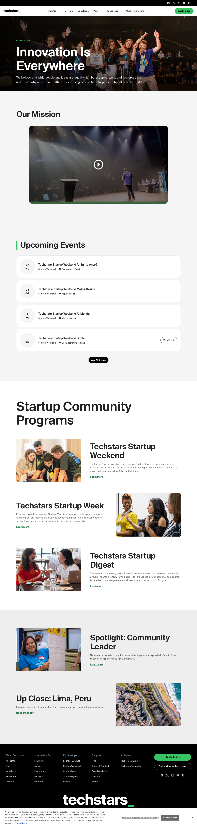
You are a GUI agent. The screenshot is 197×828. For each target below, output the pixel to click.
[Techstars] (12, 11)
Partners (38, 776)
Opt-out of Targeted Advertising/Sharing (140, 817)
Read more (96, 664)
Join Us (52, 11)
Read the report (25, 712)
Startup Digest (70, 776)
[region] (98, 818)
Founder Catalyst (71, 761)
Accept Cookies (170, 817)
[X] (174, 3)
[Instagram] (179, 3)
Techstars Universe (130, 761)
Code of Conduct (100, 766)
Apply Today (184, 11)
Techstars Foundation (131, 766)
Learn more (96, 476)
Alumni (37, 766)
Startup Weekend (72, 766)
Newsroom (11, 776)
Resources (112, 11)
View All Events (98, 360)
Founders (39, 761)
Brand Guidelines (100, 771)
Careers (10, 781)
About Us (10, 761)
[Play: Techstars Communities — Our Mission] (98, 165)
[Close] (192, 817)
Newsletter (11, 771)
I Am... (96, 11)
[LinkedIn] (168, 3)
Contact (96, 776)
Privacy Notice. (21, 823)
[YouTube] (184, 3)
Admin (95, 781)
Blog (8, 766)
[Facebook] (189, 3)
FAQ (94, 761)
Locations (83, 11)
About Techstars (135, 11)
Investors (39, 771)
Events (66, 781)
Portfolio (69, 11)
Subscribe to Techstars (172, 766)
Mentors (38, 781)
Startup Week (70, 771)
